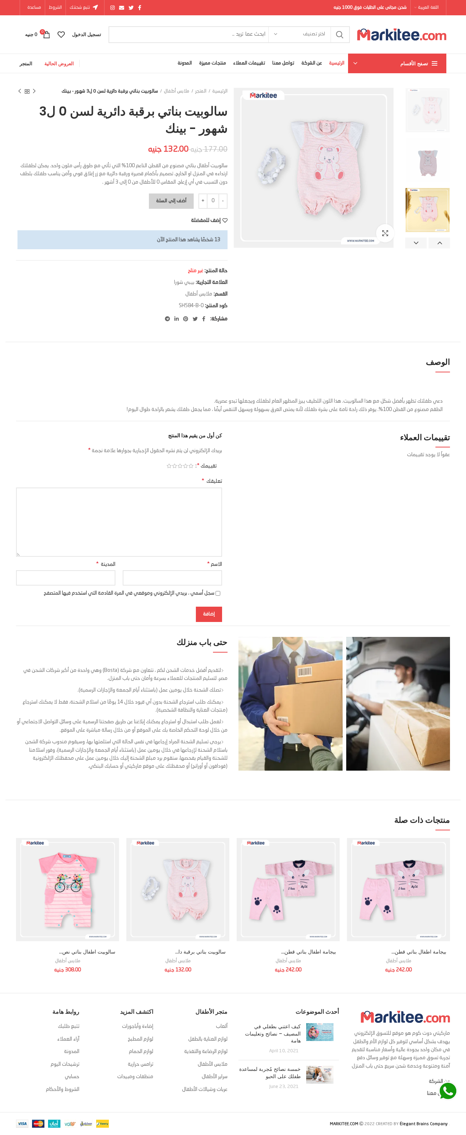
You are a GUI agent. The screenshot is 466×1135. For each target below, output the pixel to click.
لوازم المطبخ (140, 1039)
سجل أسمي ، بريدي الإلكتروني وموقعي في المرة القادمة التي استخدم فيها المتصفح (129, 593)
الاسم (214, 564)
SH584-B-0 (191, 305)
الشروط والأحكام (62, 1089)
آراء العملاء (68, 1039)
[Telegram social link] (167, 319)
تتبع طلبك (68, 1026)
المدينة (105, 564)
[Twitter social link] (131, 7)
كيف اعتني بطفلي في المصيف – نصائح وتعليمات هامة (273, 1033)
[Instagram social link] (112, 7)
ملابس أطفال (176, 91)
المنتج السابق (34, 91)
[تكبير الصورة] (385, 233)
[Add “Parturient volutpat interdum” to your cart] (444, 866)
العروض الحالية (59, 63)
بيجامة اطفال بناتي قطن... (418, 951)
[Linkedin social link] (176, 319)
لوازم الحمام (141, 1051)
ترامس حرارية (140, 1064)
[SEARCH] (340, 34)
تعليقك (211, 481)
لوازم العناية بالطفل (208, 1039)
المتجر (26, 63)
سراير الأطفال (215, 1076)
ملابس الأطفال (213, 1064)
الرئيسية (220, 91)
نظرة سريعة (444, 882)
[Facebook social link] (139, 7)
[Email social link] (121, 7)
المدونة (71, 1051)
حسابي (72, 1076)
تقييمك (207, 466)
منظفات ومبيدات (135, 1076)
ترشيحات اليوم (65, 1064)
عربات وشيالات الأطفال (205, 1089)
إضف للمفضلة (206, 220)
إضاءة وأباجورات (137, 1026)
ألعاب (222, 1026)
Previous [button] (439, 243)
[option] (427, 110)
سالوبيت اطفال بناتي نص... (87, 951)
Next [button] (416, 243)
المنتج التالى (19, 91)
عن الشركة (439, 1081)
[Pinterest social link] (185, 319)
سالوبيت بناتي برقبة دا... (200, 951)
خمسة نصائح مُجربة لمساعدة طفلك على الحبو (270, 1072)
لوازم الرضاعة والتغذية (206, 1051)
